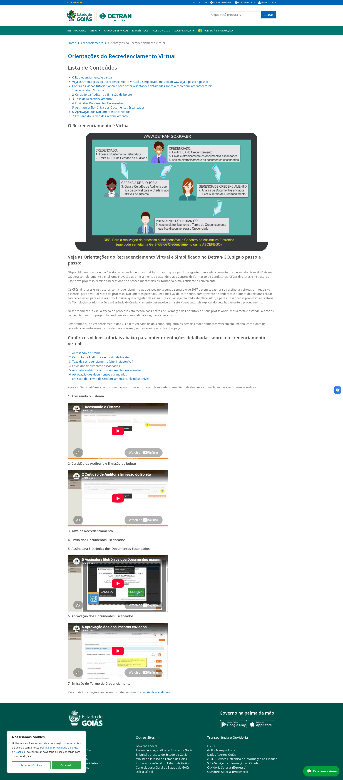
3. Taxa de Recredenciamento (92, 99)
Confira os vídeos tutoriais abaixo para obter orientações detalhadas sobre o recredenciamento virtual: (142, 86)
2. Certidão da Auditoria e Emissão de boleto (102, 95)
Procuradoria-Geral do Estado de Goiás (162, 763)
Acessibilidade (246, 2)
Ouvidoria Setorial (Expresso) (226, 767)
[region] (46, 752)
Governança (182, 30)
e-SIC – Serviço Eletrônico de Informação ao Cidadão (242, 759)
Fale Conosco (161, 30)
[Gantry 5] (86, 718)
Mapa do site (268, 2)
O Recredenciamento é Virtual (92, 77)
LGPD (211, 746)
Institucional (76, 30)
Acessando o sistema (86, 353)
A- (194, 2)
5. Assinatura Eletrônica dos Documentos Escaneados (108, 107)
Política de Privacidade (54, 747)
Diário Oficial (144, 772)
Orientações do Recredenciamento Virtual (122, 56)
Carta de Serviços (116, 30)
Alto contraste (222, 2)
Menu (93, 30)
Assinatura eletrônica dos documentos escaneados (106, 370)
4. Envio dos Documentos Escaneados (97, 103)
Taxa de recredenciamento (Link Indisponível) (102, 362)
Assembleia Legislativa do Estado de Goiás (164, 750)
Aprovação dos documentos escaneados (99, 374)
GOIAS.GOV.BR (75, 2)
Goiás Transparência (221, 750)
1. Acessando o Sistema (88, 90)
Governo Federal (147, 746)
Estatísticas (140, 30)
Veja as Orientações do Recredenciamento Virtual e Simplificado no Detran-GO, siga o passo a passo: (140, 82)
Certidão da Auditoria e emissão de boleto (100, 357)
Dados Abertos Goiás (221, 755)
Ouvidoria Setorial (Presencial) (227, 772)
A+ (205, 2)
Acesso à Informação (218, 30)
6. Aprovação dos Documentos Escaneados (101, 112)
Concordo (66, 765)
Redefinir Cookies (31, 765)
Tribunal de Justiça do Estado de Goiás (161, 755)
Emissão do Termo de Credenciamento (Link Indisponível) (111, 379)
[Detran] (99, 15)
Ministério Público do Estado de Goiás (161, 759)
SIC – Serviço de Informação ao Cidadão (233, 763)
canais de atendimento (157, 692)
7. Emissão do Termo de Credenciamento (100, 116)
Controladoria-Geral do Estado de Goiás (163, 767)
